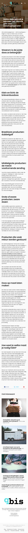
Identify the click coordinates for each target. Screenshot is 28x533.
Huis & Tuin (7, 530)
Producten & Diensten (15, 530)
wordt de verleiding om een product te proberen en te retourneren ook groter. (12, 254)
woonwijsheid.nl (14, 514)
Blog (5, 529)
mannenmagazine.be (14, 515)
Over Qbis (22, 530)
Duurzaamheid (21, 529)
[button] (2, 3)
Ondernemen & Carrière (12, 529)
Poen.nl (15, 526)
